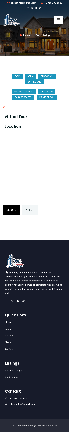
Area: (30, 76)
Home (26, 35)
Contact (9, 349)
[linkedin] (36, 8)
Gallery (9, 335)
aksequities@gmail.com (23, 2)
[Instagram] (32, 8)
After (30, 210)
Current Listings (13, 370)
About (8, 329)
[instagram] (11, 301)
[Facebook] (28, 8)
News (8, 342)
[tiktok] (40, 8)
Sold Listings (12, 377)
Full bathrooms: (23, 91)
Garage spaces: (23, 97)
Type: (17, 76)
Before (11, 210)
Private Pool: (46, 97)
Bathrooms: (35, 82)
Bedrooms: (47, 76)
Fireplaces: (47, 91)
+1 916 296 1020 (52, 2)
